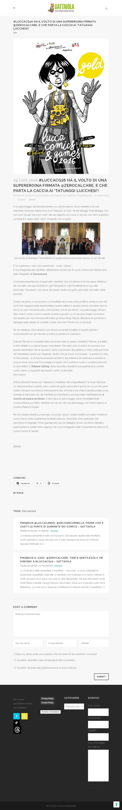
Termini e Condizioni (50, 712)
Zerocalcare (29, 511)
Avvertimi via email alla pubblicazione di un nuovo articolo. (47, 668)
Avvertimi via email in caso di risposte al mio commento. (46, 660)
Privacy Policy (47, 698)
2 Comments (102, 195)
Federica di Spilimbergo (79, 195)
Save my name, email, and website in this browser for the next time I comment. (57, 654)
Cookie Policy (47, 702)
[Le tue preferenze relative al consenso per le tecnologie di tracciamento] (116, 804)
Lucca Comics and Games (48, 195)
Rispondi (54, 531)
